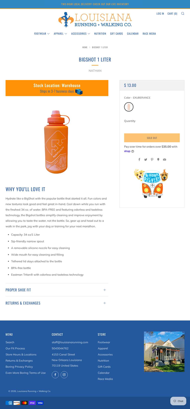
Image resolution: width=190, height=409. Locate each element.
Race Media (149, 33)
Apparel (59, 33)
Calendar (133, 33)
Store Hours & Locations (21, 354)
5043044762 (60, 348)
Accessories (79, 33)
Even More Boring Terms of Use (26, 373)
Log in (160, 13)
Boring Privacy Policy (19, 366)
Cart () (172, 13)
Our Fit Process (15, 348)
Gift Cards (116, 33)
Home (85, 47)
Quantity (129, 121)
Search (10, 342)
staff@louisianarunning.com (70, 342)
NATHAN (95, 70)
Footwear (40, 33)
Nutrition (100, 33)
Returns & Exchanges (19, 360)
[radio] (128, 107)
